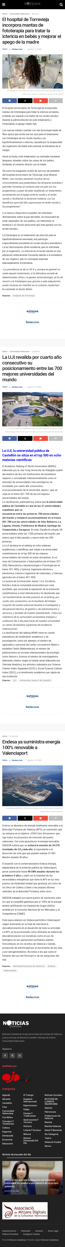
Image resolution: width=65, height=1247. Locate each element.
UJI (14, 680)
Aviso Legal (53, 1231)
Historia (27, 1126)
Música (27, 1134)
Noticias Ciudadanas (50, 1240)
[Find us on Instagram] (20, 1055)
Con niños (7, 1117)
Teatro (48, 1138)
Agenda (6, 1095)
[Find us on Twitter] (12, 1055)
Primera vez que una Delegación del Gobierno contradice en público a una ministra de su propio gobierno (31, 1183)
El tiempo (28, 1095)
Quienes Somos (9, 1231)
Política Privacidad (10, 1234)
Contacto (39, 1231)
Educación (7, 1143)
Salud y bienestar (53, 1130)
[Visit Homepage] (32, 5)
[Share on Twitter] (25, 100)
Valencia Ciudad (53, 1142)
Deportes (7, 1131)
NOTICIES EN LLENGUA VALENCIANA (51, 1101)
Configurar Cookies (31, 1234)
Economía (14, 736)
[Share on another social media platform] (56, 100)
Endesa (6, 825)
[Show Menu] (3, 4)
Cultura (6, 1128)
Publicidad (25, 1231)
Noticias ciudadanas (17, 1240)
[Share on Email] (40, 100)
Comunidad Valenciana (19, 14)
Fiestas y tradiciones (29, 1114)
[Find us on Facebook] (5, 1055)
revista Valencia (53, 1126)
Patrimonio (50, 1112)
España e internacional (30, 1100)
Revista (48, 1122)
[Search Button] (61, 4)
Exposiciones (30, 1105)
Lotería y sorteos (32, 1130)
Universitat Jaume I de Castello (35, 680)
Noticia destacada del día (30, 1140)
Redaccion (17, 49)
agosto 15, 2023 (34, 49)
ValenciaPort (10, 971)
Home (4, 14)
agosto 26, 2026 (12, 1191)
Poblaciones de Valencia (52, 1117)
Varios (48, 1146)
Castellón (36, 351)
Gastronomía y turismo (30, 1121)
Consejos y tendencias (8, 1122)
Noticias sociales (53, 1095)
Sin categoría (51, 1134)
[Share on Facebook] (9, 100)
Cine (4, 1107)
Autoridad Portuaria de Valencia (28, 966)
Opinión (48, 1108)
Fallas (26, 1109)
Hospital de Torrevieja (23, 296)
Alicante (35, 14)
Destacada (7, 1135)
